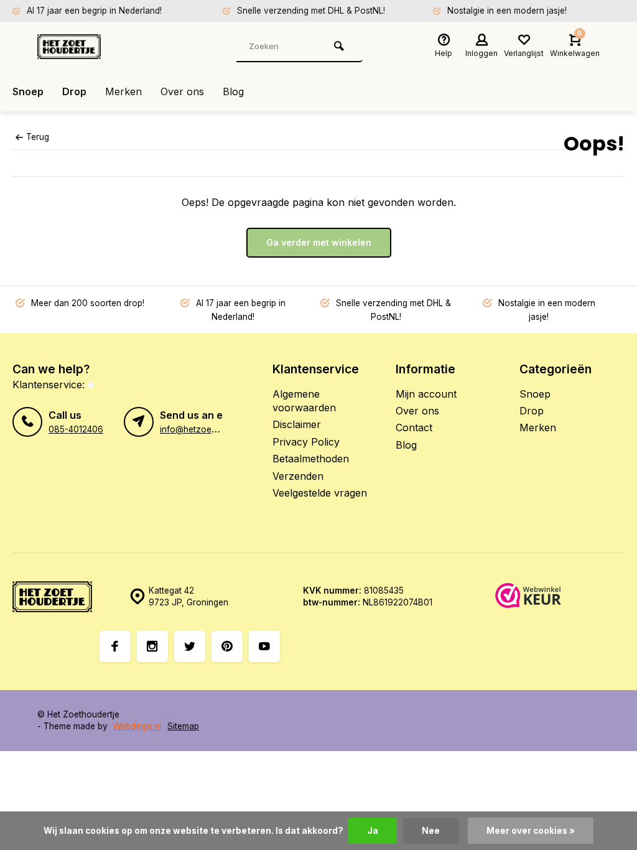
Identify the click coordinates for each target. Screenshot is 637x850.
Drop (74, 91)
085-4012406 (76, 429)
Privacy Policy (306, 442)
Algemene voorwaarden (304, 401)
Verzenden (297, 476)
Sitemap (183, 726)
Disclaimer (296, 424)
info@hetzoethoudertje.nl (210, 429)
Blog (233, 91)
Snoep (28, 91)
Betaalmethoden (310, 458)
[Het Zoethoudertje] (112, 46)
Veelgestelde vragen (319, 493)
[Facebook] (115, 646)
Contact (414, 427)
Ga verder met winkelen (318, 242)
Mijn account (426, 394)
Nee (431, 831)
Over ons (182, 91)
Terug (37, 137)
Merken (123, 91)
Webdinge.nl (137, 726)
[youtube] (264, 646)
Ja (372, 831)
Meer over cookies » (530, 831)
